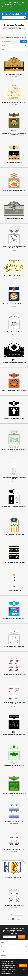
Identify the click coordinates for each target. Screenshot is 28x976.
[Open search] (25, 17)
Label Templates (9, 37)
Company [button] (3, 955)
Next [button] (18, 919)
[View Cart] (25, 14)
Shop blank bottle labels (20, 29)
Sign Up (22, 937)
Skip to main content (6, 8)
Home (2, 37)
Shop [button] (2, 942)
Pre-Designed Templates (20, 37)
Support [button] (3, 951)
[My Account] (21, 14)
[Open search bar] (6, 14)
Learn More (23, 969)
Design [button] (3, 946)
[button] (2, 14)
